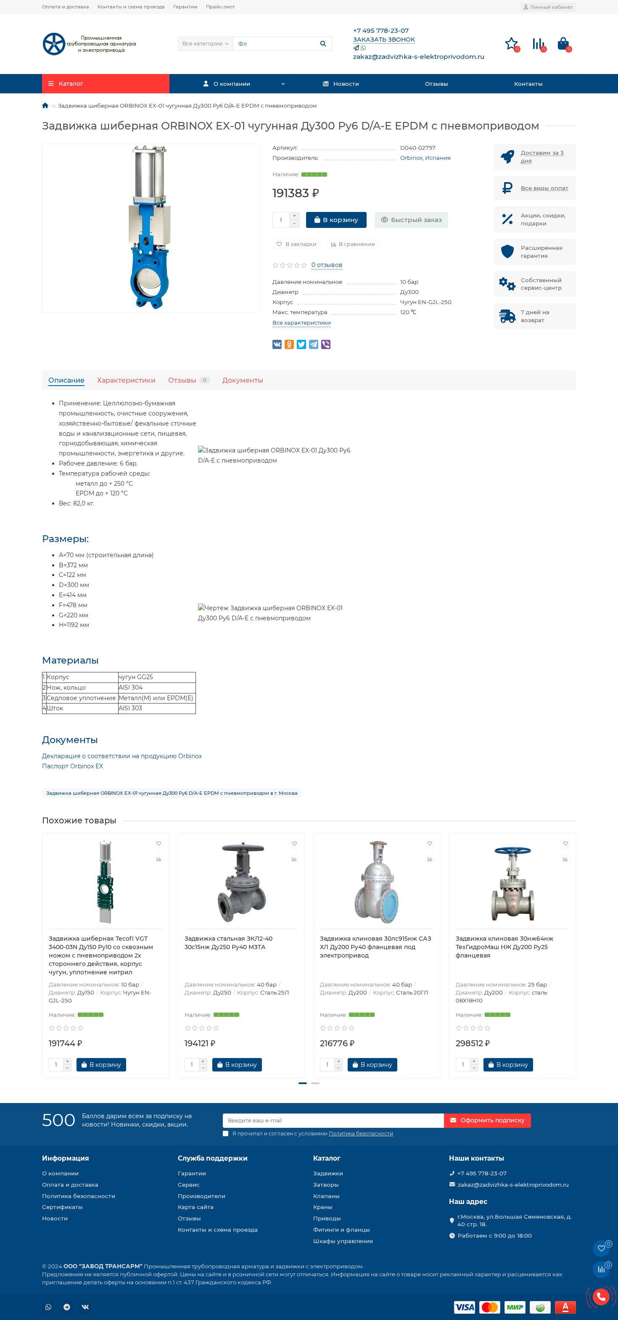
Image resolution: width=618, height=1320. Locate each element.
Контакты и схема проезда (131, 7)
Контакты (528, 83)
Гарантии (185, 7)
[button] (302, 1083)
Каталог (327, 1158)
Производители (201, 1196)
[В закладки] (159, 843)
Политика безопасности (78, 1196)
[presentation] (43, 952)
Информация (65, 1158)
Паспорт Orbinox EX (72, 766)
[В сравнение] (159, 859)
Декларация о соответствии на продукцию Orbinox (122, 756)
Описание (66, 380)
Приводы (327, 1218)
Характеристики (126, 380)
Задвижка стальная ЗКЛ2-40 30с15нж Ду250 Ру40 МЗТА (228, 943)
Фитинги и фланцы (341, 1229)
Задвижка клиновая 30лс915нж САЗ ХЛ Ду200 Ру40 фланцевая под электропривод (375, 947)
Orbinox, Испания (425, 157)
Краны (323, 1207)
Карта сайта (196, 1207)
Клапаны (326, 1196)
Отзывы (436, 83)
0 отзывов (327, 265)
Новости (346, 83)
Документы (242, 380)
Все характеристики (301, 322)
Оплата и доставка (65, 7)
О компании (232, 83)
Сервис (189, 1184)
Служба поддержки (213, 1158)
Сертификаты (62, 1207)
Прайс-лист (220, 7)
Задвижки (328, 1173)
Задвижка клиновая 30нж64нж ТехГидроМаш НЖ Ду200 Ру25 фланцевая (504, 947)
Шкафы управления (343, 1241)
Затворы (326, 1184)
